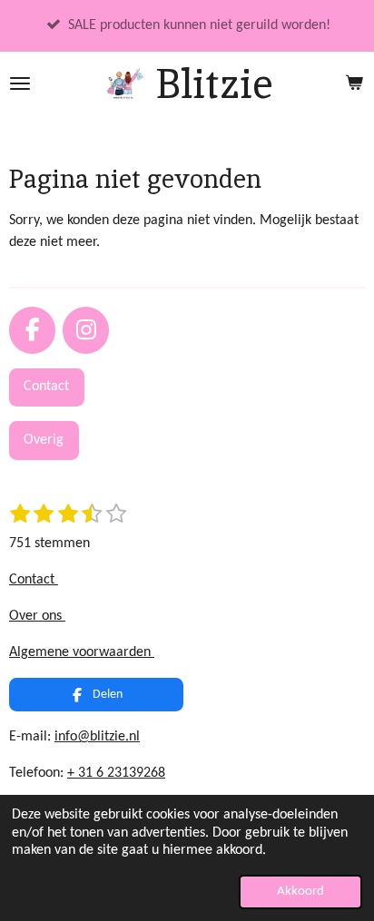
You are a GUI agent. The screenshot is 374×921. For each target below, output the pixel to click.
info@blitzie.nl (97, 737)
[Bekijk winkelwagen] (354, 83)
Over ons (37, 616)
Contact (33, 580)
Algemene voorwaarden (81, 652)
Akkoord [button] (300, 891)
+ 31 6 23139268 (116, 773)
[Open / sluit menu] (20, 83)
